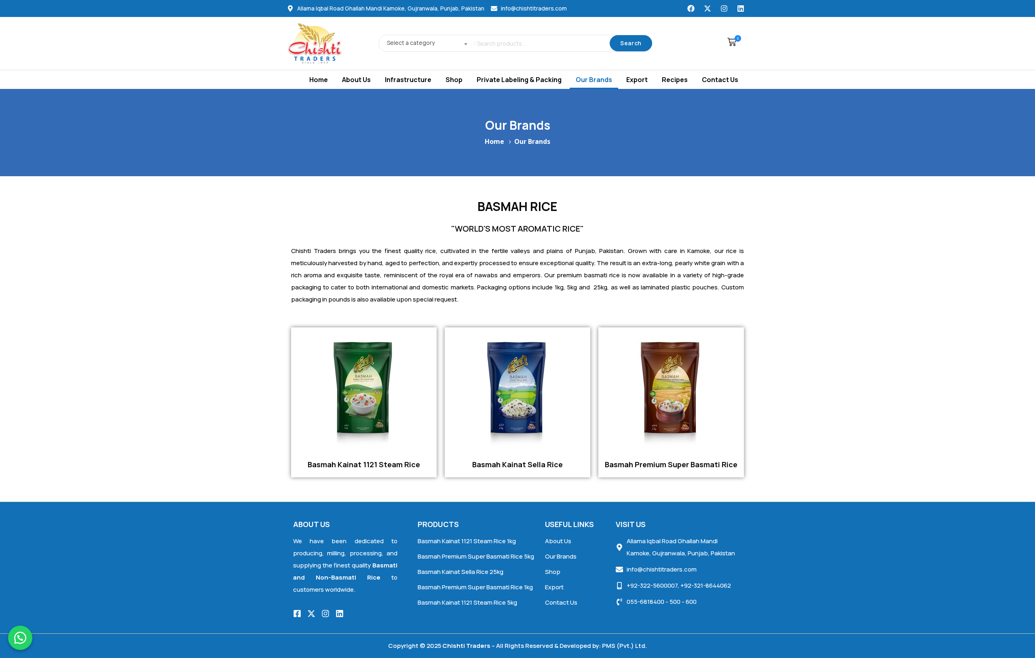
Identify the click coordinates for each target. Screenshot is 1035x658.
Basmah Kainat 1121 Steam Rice (364, 464)
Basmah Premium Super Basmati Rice (671, 464)
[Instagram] (724, 8)
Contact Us (720, 79)
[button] (729, 43)
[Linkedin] (740, 8)
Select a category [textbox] (411, 42)
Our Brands (594, 79)
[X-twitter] (707, 8)
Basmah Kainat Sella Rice (517, 464)
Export (637, 79)
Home (318, 79)
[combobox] (424, 43)
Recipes (675, 79)
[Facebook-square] (297, 613)
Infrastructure (408, 79)
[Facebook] (691, 8)
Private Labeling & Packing (519, 79)
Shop (454, 79)
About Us (356, 79)
